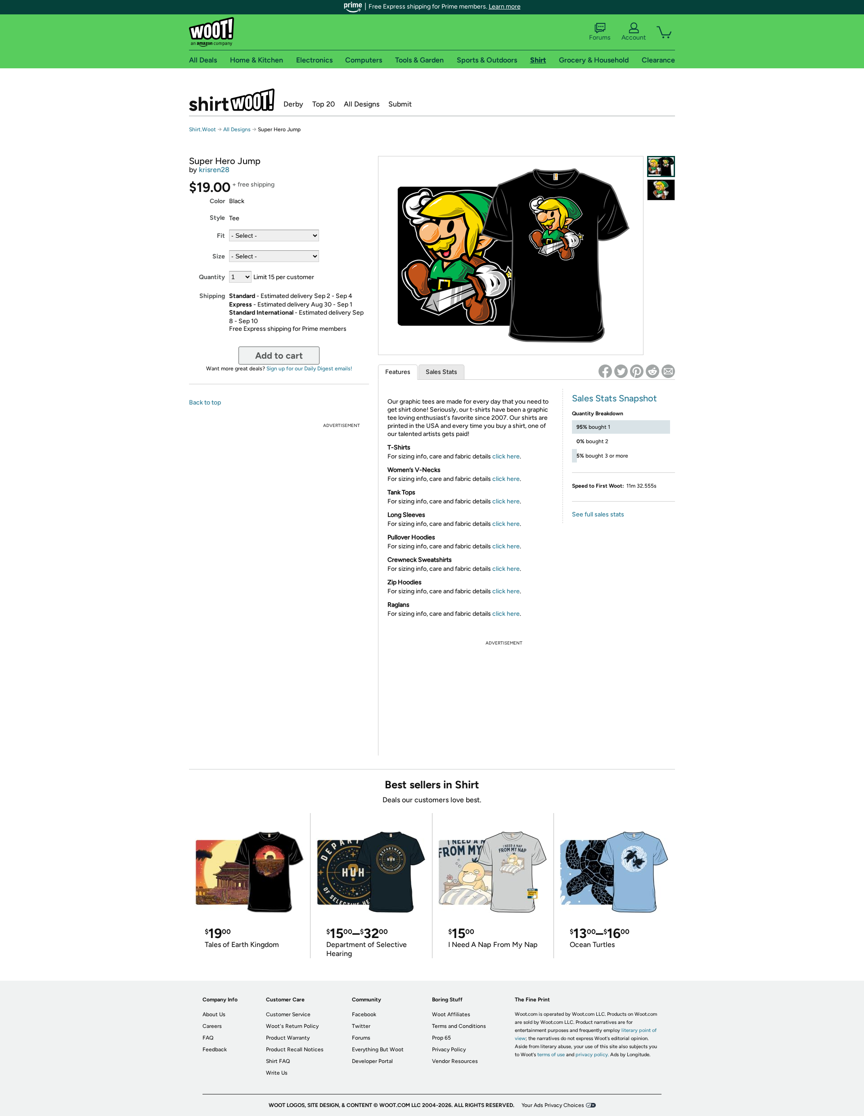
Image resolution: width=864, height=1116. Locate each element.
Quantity (212, 277)
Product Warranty (288, 1038)
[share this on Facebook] (605, 371)
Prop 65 (441, 1038)
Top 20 (323, 104)
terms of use (551, 1055)
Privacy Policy (449, 1049)
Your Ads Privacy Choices (553, 1105)
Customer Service (288, 1014)
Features (397, 372)
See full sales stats (598, 514)
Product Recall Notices (295, 1049)
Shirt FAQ (278, 1061)
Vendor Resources (455, 1061)
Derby (293, 104)
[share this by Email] (668, 371)
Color (217, 201)
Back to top (205, 402)
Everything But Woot (378, 1049)
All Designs (361, 104)
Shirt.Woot (231, 100)
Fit (221, 236)
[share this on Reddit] (652, 371)
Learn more (505, 6)
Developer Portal (372, 1061)
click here (506, 456)
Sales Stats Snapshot (614, 398)
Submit (400, 104)
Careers (212, 1026)
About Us (213, 1014)
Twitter (361, 1026)
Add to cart (279, 355)
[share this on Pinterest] (637, 371)
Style (217, 218)
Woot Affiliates (451, 1014)
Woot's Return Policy (292, 1026)
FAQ (207, 1038)
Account (633, 37)
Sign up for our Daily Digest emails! (309, 368)
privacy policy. (592, 1055)
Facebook (364, 1014)
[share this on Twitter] (621, 371)
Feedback (214, 1049)
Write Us (277, 1073)
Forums (600, 37)
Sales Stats (441, 372)
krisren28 (214, 169)
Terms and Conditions (459, 1026)
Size (218, 256)
